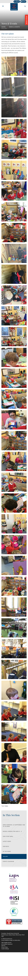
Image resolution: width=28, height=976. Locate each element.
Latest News (7, 841)
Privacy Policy (4, 947)
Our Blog (6, 846)
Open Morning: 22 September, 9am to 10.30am (14, 825)
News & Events (14, 27)
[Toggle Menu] (3, 6)
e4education (17, 940)
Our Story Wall (8, 836)
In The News (7, 851)
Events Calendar (8, 861)
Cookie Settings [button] (5, 948)
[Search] (25, 6)
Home (3, 27)
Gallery (4, 28)
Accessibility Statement (6, 944)
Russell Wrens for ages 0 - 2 (12, 831)
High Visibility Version (6, 942)
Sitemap (3, 945)
